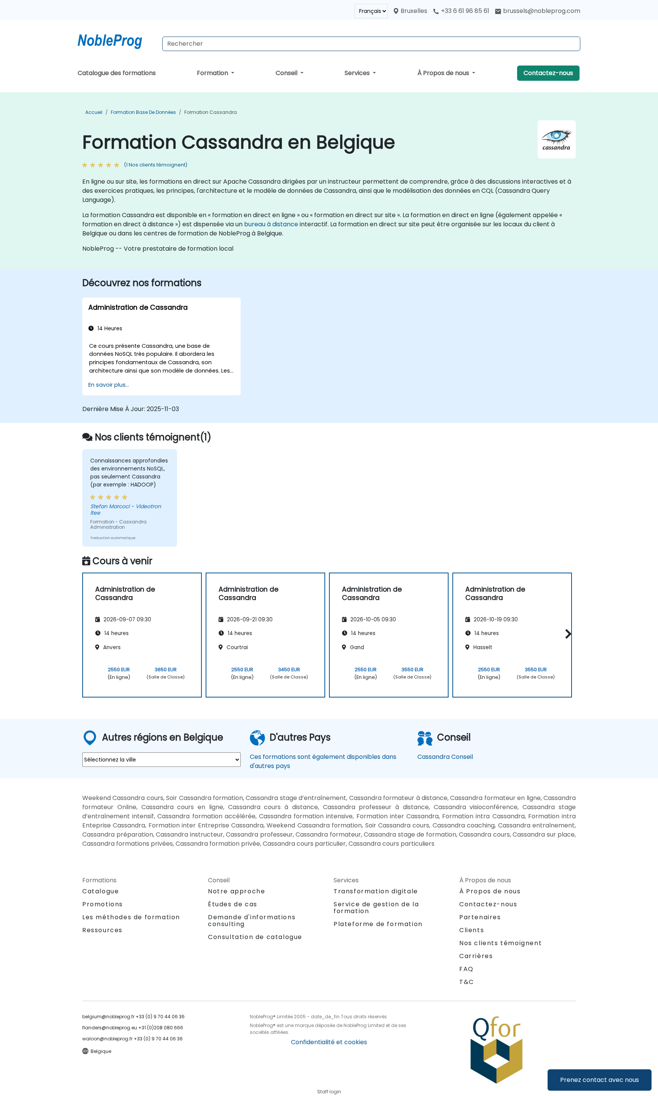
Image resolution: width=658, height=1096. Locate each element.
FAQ (466, 969)
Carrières (476, 956)
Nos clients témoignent (500, 943)
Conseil (287, 73)
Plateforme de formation (378, 924)
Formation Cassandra (210, 112)
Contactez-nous (548, 73)
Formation (213, 73)
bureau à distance (271, 224)
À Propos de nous (444, 73)
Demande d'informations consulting (251, 921)
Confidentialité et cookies (329, 1042)
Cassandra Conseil (445, 756)
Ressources (102, 930)
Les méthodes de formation (131, 917)
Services (358, 73)
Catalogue (100, 891)
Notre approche (236, 891)
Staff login (329, 1091)
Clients (471, 930)
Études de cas (232, 904)
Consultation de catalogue (255, 937)
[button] (566, 633)
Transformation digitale (376, 891)
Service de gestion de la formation (376, 907)
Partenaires (480, 917)
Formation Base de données (143, 112)
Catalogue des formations (117, 73)
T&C (466, 982)
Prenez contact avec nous (599, 1079)
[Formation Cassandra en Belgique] (117, 40)
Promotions (102, 904)
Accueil (93, 112)
